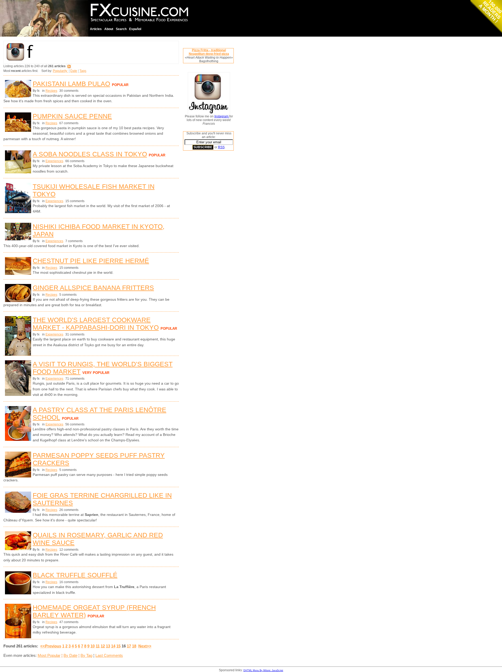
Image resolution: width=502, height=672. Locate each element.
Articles (96, 29)
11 (98, 646)
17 (129, 646)
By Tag (86, 655)
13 (108, 646)
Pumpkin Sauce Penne (72, 116)
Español (135, 29)
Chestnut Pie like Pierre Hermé (91, 260)
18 (134, 646)
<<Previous (50, 646)
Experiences (54, 161)
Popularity (60, 71)
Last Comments (109, 655)
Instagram (221, 116)
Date (73, 71)
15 (118, 646)
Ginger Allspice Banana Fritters (93, 287)
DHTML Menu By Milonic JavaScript (263, 670)
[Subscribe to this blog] (69, 66)
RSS (221, 147)
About (108, 29)
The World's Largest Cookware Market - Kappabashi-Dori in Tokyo (96, 323)
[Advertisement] (204, 234)
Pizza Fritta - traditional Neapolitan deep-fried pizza (209, 52)
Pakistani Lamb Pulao (71, 83)
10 (92, 646)
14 (113, 646)
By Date (70, 655)
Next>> (144, 646)
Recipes (51, 91)
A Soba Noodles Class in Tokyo (90, 154)
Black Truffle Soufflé (75, 575)
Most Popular (49, 655)
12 (103, 646)
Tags (82, 71)
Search (121, 29)
